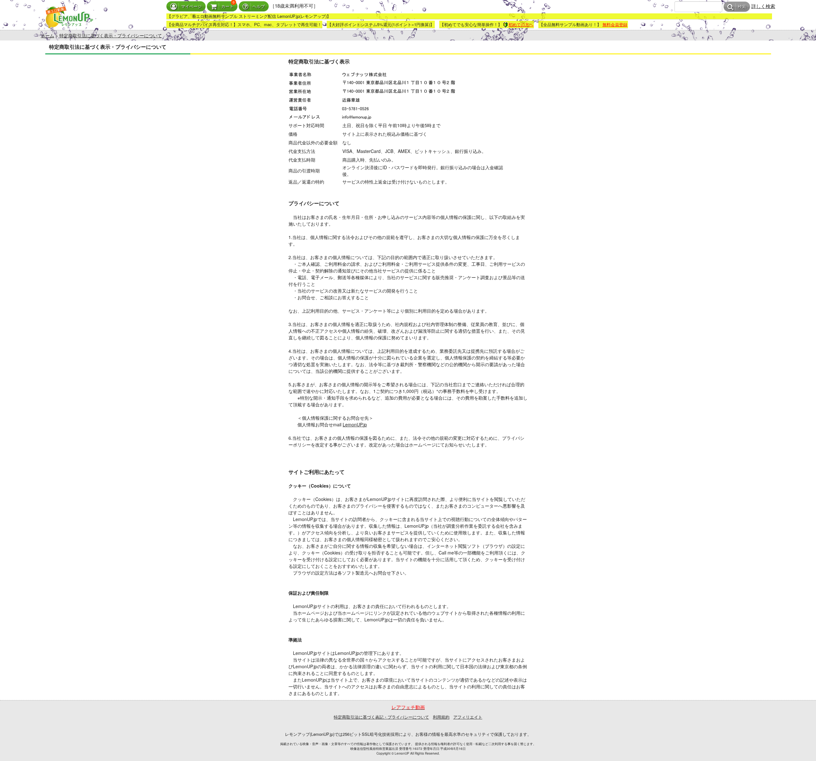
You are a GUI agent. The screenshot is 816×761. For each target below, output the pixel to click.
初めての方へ (520, 24)
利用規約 (441, 717)
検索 (742, 6)
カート (227, 6)
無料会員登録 (614, 24)
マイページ (191, 6)
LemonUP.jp (355, 424)
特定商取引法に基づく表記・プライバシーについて (381, 717)
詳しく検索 (763, 6)
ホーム (47, 35)
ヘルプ (258, 6)
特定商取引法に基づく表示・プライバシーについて (110, 35)
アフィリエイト (467, 717)
